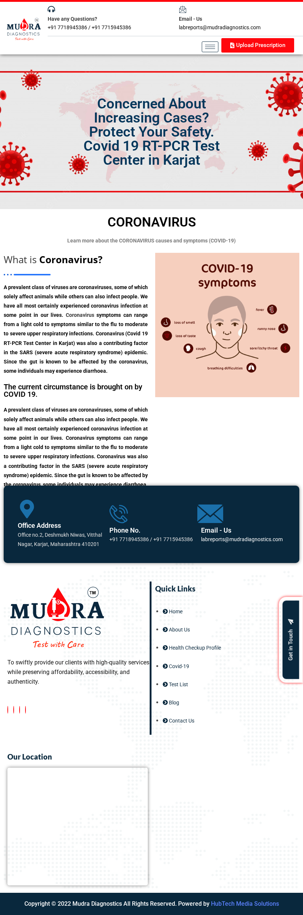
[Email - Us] (182, 9)
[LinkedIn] (19, 710)
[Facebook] (7, 710)
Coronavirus (78, 315)
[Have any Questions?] (51, 9)
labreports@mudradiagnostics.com (242, 539)
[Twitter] (13, 710)
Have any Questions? (72, 19)
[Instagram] (25, 710)
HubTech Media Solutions (245, 903)
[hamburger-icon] (210, 46)
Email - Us (190, 19)
